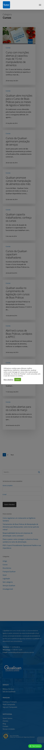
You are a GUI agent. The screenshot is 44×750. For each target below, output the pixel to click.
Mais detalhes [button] (8, 379)
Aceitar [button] (18, 379)
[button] (40, 5)
